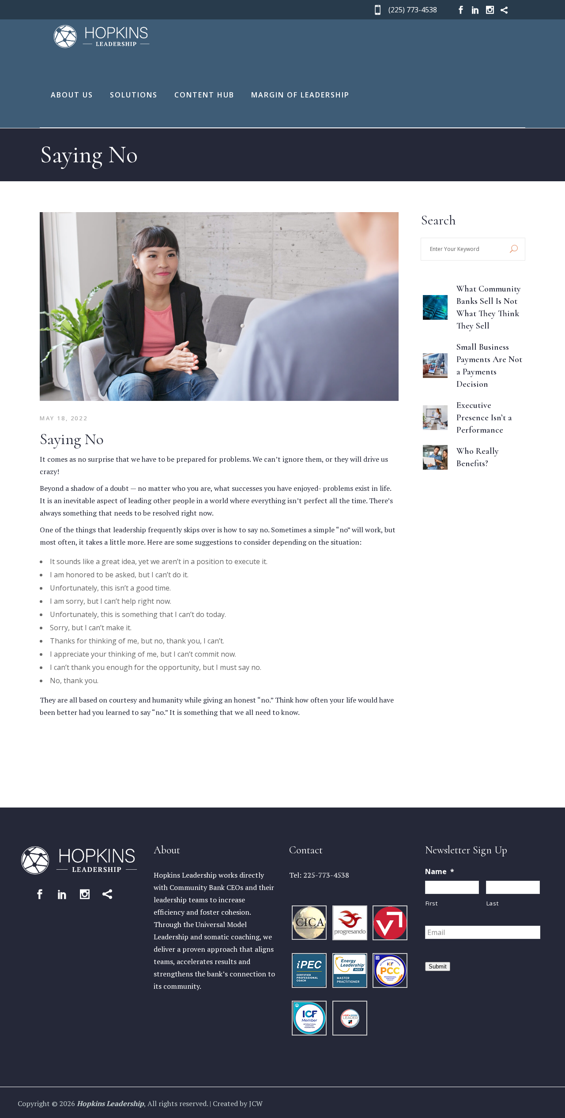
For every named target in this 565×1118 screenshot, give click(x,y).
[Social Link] (40, 894)
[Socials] (461, 10)
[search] (514, 249)
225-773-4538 (326, 875)
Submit (438, 966)
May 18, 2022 (63, 418)
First (432, 903)
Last (492, 903)
